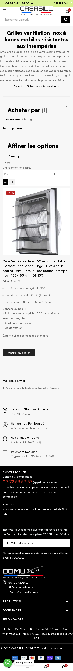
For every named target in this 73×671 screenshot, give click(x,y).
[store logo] (36, 11)
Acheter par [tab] (24, 109)
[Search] (65, 19)
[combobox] (36, 19)
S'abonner (65, 543)
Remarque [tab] (15, 156)
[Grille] (12, 182)
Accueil (18, 86)
